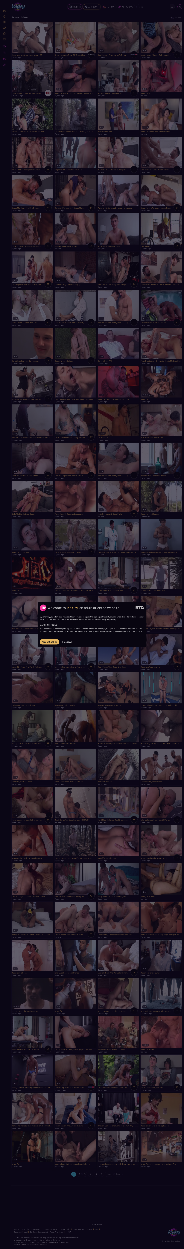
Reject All (67, 641)
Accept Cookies (49, 641)
